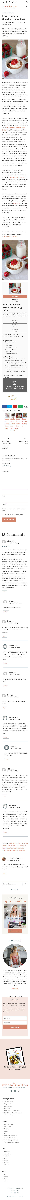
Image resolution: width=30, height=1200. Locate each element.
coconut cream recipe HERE (18, 177)
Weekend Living (8, 1115)
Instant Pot (7, 1108)
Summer (6, 1179)
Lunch (5, 1133)
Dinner (6, 1131)
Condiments (7, 1126)
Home (3, 12)
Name (5, 496)
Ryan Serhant (17, 203)
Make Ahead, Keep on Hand (12, 1110)
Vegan (6, 1160)
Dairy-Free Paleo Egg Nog (18, 423)
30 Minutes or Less (9, 1101)
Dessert (6, 1129)
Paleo (6, 1158)
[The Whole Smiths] (9, 6)
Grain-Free (7, 1156)
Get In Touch (15, 1190)
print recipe (15, 296)
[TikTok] (12, 2)
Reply (4, 591)
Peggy (12, 747)
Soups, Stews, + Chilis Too (11, 1140)
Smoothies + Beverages (10, 1135)
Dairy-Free (7, 1151)
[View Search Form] (27, 2)
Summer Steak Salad (23, 440)
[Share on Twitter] (9, 406)
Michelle (5, 22)
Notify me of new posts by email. (13, 514)
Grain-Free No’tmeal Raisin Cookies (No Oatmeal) (6, 443)
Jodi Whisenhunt (13, 858)
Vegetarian (7, 1162)
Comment (6, 471)
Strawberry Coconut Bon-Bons (7, 423)
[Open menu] (26, 6)
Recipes (11, 12)
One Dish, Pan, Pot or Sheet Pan (12, 1112)
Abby (9, 769)
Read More (15, 988)
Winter (6, 1181)
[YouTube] (9, 2)
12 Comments (7, 24)
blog (7, 12)
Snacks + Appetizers (9, 1137)
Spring (6, 1176)
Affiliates (10, 1188)
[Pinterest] (6, 2)
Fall (5, 1174)
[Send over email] (20, 406)
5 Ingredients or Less (9, 1104)
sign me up (15, 1027)
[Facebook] (16, 2)
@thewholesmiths (12, 388)
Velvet (11, 673)
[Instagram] (3, 2)
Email (5, 504)
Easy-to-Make (8, 1106)
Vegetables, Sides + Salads (11, 1142)
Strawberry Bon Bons (10, 236)
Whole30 (6, 1165)
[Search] (25, 884)
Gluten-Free (7, 1154)
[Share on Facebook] (4, 406)
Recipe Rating (6, 463)
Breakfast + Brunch (9, 1124)
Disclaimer (19, 1188)
